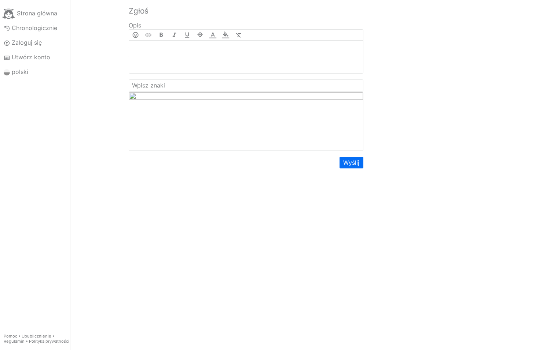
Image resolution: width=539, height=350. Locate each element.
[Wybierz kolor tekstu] (212, 35)
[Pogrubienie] (161, 35)
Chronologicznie (34, 27)
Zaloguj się (27, 42)
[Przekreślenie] (200, 35)
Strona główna (37, 13)
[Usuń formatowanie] (238, 35)
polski (20, 71)
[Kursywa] (174, 35)
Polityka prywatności (49, 341)
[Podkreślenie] (187, 35)
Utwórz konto (31, 57)
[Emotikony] (135, 35)
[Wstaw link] (148, 35)
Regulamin (14, 341)
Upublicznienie (36, 336)
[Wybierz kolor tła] (225, 35)
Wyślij (351, 162)
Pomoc (10, 336)
